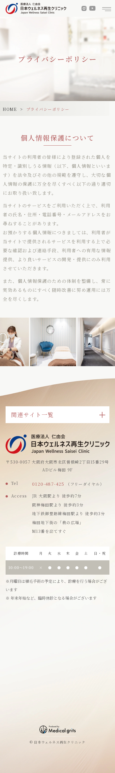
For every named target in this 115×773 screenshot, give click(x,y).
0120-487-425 (48, 484)
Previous (4, 334)
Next (111, 334)
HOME (10, 109)
